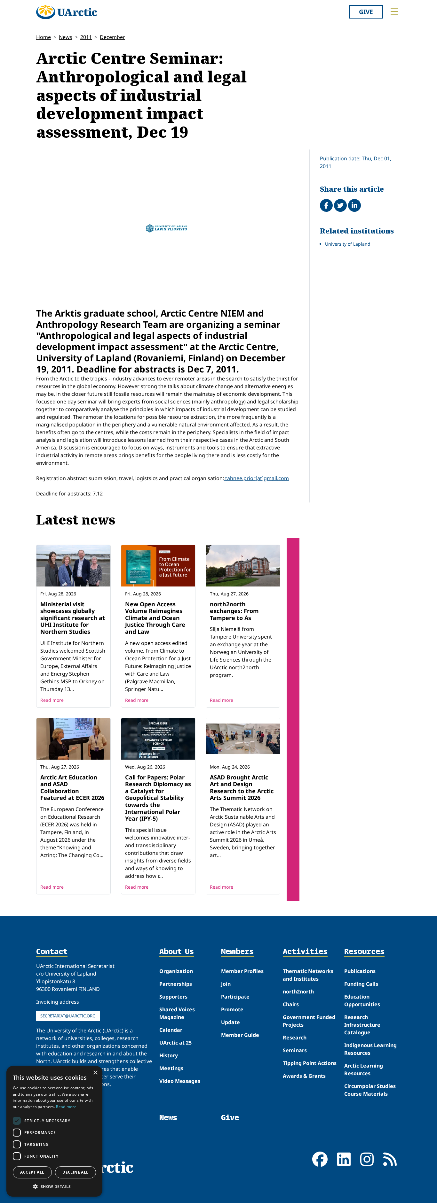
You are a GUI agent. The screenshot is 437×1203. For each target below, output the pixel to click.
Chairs (291, 1004)
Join (226, 983)
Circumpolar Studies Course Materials (370, 1090)
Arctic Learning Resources (363, 1069)
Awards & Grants (304, 1075)
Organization (176, 971)
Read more (52, 700)
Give (366, 11)
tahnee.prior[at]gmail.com (256, 478)
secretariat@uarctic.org (68, 1016)
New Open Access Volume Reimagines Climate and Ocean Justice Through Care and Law (155, 617)
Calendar (170, 1029)
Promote (232, 1009)
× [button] (95, 1072)
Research (294, 1037)
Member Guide (240, 1034)
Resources (364, 952)
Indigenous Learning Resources (370, 1049)
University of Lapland (347, 244)
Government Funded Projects (309, 1021)
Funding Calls (361, 983)
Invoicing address (57, 1001)
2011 (86, 37)
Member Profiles (242, 971)
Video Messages (179, 1080)
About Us (176, 952)
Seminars (295, 1050)
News (65, 37)
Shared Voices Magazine (177, 1013)
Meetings (171, 1068)
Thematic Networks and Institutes (308, 975)
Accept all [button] (32, 1172)
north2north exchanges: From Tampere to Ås (234, 611)
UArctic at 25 (175, 1042)
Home (43, 37)
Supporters (173, 996)
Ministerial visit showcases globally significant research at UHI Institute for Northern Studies (72, 617)
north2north (298, 991)
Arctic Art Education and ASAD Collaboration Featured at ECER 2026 (72, 787)
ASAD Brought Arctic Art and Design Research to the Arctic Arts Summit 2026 (242, 787)
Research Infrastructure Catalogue (362, 1025)
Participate (235, 996)
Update (230, 1022)
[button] (54, 1186)
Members (237, 952)
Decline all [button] (75, 1172)
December (112, 37)
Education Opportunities (362, 1000)
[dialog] (54, 1131)
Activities (305, 952)
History (168, 1055)
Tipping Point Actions (310, 1063)
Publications (360, 971)
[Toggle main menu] (394, 11)
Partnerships (175, 983)
